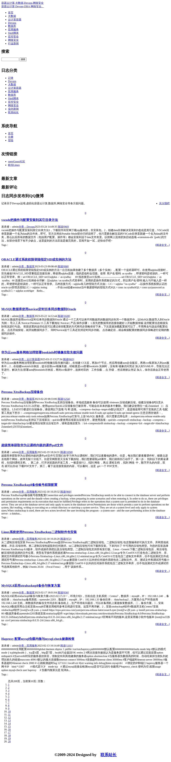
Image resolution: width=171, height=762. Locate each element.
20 (9, 741)
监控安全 (13, 36)
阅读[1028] (64, 316)
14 (9, 723)
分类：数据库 (27, 266)
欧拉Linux (14, 165)
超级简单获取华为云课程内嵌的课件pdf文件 (32, 445)
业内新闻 (13, 108)
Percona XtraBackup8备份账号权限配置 (29, 484)
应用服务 (13, 29)
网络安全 (13, 40)
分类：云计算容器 (29, 359)
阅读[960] (63, 226)
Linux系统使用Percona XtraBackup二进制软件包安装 (39, 532)
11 (9, 714)
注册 (10, 136)
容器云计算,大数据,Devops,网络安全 (22, 2)
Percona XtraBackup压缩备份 (22, 392)
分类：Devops (27, 226)
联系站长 (13, 112)
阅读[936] (63, 592)
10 (9, 711)
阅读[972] (65, 538)
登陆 (10, 140)
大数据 (12, 16)
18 (9, 735)
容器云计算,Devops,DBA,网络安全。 (22, 6)
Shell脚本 (13, 33)
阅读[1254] (64, 398)
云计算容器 (14, 19)
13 (9, 720)
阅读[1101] (66, 645)
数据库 (12, 26)
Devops (12, 22)
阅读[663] (68, 359)
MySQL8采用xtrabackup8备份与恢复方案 (30, 585)
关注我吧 (164, 203)
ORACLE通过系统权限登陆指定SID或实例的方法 (36, 259)
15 (9, 726)
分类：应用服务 (28, 452)
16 (9, 729)
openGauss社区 (16, 161)
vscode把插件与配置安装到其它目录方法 (29, 220)
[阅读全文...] (162, 245)
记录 (10, 78)
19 (9, 738)
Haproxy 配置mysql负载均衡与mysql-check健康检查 (37, 639)
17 (9, 732)
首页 (10, 12)
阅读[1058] (66, 452)
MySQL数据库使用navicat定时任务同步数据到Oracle (38, 309)
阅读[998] (63, 266)
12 (9, 717)
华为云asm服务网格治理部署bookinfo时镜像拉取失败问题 (42, 352)
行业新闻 (13, 43)
